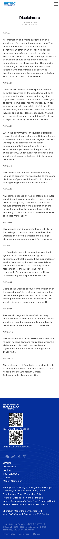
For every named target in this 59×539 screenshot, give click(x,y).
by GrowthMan (27, 529)
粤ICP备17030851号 (36, 524)
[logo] (10, 4)
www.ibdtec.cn (31, 527)
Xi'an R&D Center (12, 514)
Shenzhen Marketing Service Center (21, 510)
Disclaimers (24, 534)
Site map (36, 534)
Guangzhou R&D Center (36, 514)
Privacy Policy (9, 534)
